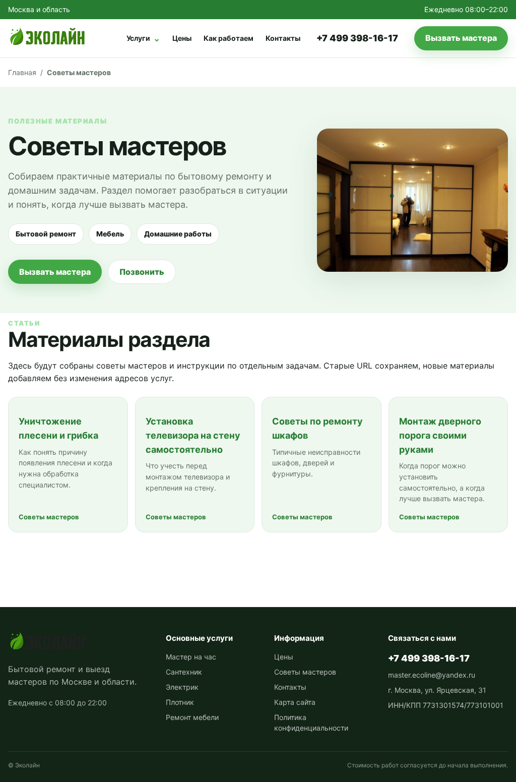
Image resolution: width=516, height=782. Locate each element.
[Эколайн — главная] (47, 38)
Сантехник (184, 672)
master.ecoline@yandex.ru (431, 675)
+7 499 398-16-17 (357, 38)
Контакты (283, 38)
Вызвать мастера (461, 38)
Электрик (182, 687)
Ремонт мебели (192, 717)
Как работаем (228, 38)
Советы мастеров (305, 672)
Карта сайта (294, 702)
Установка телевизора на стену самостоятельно (193, 435)
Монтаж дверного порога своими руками (440, 435)
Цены (181, 38)
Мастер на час (191, 656)
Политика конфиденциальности (311, 722)
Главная (22, 72)
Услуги (143, 38)
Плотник (180, 702)
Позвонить (141, 272)
